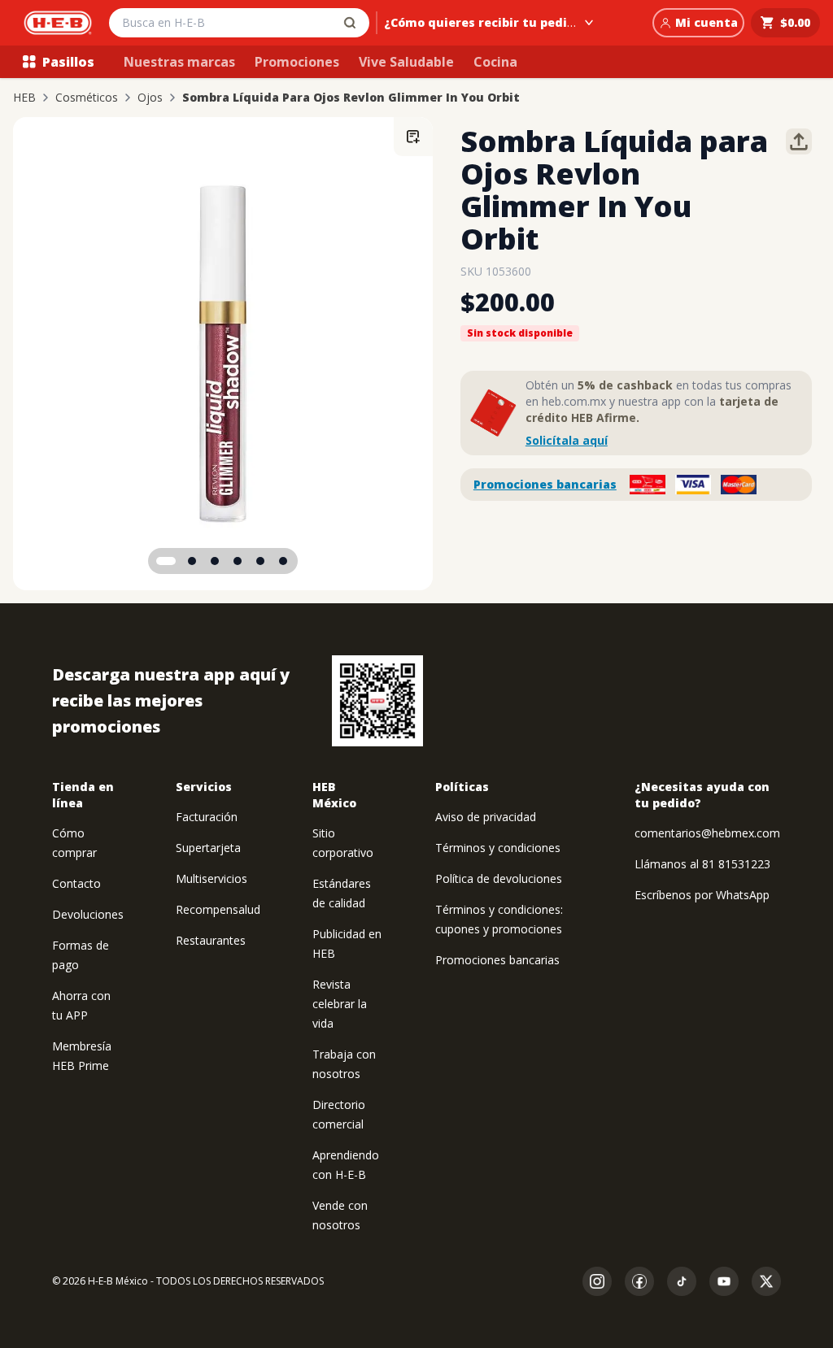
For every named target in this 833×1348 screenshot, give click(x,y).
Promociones (297, 62)
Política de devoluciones (498, 878)
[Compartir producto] (799, 141)
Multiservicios (211, 878)
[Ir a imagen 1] (166, 561)
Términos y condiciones (497, 847)
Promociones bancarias (545, 484)
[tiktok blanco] (681, 1281)
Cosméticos (86, 97)
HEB (24, 97)
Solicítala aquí (567, 440)
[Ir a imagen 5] (260, 561)
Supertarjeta (208, 847)
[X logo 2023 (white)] (766, 1281)
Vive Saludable (406, 62)
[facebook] (639, 1281)
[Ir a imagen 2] (192, 561)
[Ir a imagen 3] (215, 561)
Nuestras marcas (179, 62)
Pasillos (68, 62)
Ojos (150, 97)
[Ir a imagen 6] (283, 561)
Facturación (207, 816)
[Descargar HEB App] (377, 700)
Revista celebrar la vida (339, 1003)
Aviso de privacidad (485, 816)
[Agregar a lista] (413, 136)
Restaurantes (211, 940)
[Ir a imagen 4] (237, 561)
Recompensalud (218, 909)
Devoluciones (88, 914)
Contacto (76, 883)
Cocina (495, 62)
